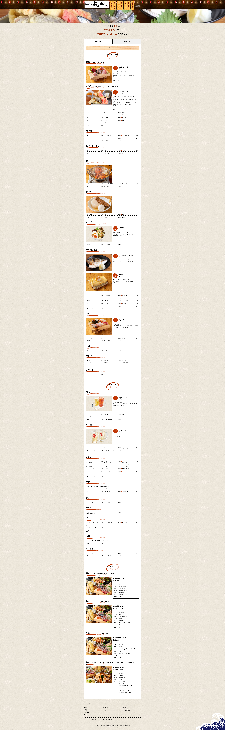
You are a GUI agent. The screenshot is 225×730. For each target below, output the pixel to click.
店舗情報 (106, 707)
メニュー (87, 714)
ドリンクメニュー (112, 47)
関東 (106, 710)
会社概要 (87, 709)
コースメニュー (130, 47)
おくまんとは (88, 712)
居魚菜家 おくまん (107, 719)
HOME (85, 703)
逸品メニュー (95, 47)
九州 (106, 711)
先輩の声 (126, 708)
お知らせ (87, 710)
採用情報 (125, 707)
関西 (106, 708)
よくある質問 (127, 710)
